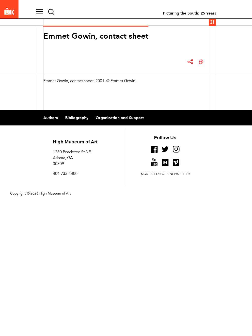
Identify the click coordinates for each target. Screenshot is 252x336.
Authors (50, 118)
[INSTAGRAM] (176, 151)
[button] (39, 12)
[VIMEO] (176, 164)
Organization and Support (120, 118)
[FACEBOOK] (154, 151)
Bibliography (76, 118)
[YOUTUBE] (154, 164)
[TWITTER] (165, 151)
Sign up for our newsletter (165, 174)
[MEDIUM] (165, 164)
